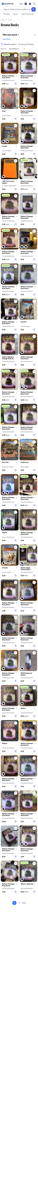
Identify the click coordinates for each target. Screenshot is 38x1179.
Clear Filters (6, 39)
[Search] (33, 9)
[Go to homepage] (8, 4)
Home (3, 20)
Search (9, 20)
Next (24, 903)
